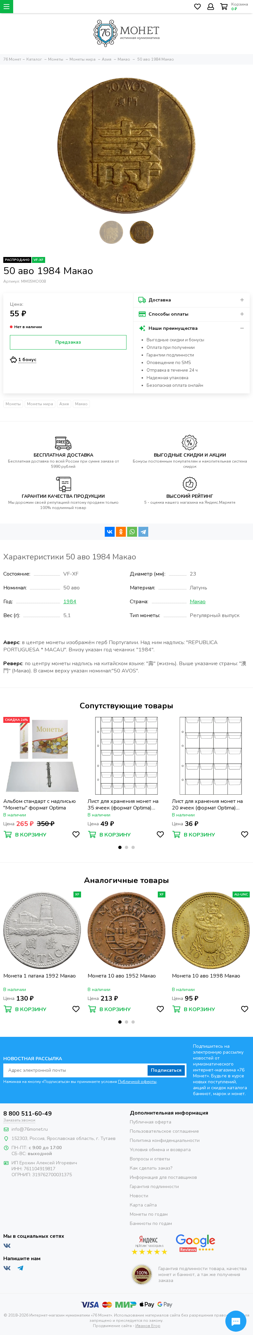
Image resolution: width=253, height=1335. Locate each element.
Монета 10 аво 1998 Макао (206, 976)
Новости (139, 1196)
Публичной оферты (137, 1081)
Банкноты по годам (151, 1223)
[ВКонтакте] (110, 532)
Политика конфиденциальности (165, 1140)
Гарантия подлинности (154, 1186)
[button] (120, 847)
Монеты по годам (149, 1214)
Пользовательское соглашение (164, 1131)
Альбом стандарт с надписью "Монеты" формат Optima (39, 804)
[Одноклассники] (121, 532)
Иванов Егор (147, 1325)
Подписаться (166, 1070)
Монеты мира (40, 404)
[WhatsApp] (132, 532)
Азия (64, 404)
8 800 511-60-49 (27, 1113)
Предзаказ (68, 342)
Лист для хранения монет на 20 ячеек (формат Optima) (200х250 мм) (207, 804)
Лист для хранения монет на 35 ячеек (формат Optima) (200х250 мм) (123, 804)
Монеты (13, 404)
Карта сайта (143, 1205)
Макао (81, 404)
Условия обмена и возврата (160, 1150)
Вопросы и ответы (150, 1159)
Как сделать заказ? (151, 1168)
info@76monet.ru (30, 1129)
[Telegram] (143, 532)
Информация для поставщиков (163, 1177)
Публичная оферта (150, 1122)
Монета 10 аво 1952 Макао (122, 976)
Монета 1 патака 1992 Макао (39, 976)
